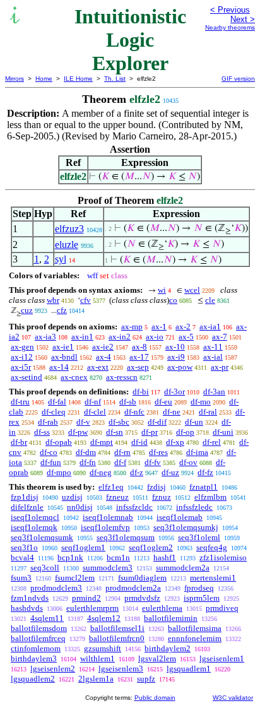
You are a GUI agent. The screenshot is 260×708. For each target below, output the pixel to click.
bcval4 (22, 557)
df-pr (149, 432)
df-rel (212, 442)
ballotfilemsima (195, 628)
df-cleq (54, 411)
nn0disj (80, 507)
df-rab (48, 422)
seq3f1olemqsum (126, 537)
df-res (158, 452)
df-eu (163, 401)
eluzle (66, 244)
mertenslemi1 (213, 577)
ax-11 (213, 346)
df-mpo (59, 472)
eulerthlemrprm (92, 608)
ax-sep (138, 367)
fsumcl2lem (75, 577)
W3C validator (233, 697)
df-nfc (134, 411)
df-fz (205, 472)
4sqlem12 (104, 618)
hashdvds (27, 608)
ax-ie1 (63, 346)
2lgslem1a (96, 678)
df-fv (153, 462)
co (173, 300)
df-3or (174, 391)
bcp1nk (70, 557)
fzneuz (117, 497)
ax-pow (179, 367)
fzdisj (156, 487)
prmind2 (86, 598)
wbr (53, 300)
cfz (62, 310)
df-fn (88, 462)
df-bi (141, 391)
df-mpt (101, 442)
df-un (194, 422)
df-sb (127, 401)
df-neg (101, 472)
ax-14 (59, 367)
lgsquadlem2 (33, 678)
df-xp (175, 442)
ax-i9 (176, 357)
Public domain (154, 697)
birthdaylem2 (168, 648)
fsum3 (21, 577)
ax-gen (22, 346)
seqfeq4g (211, 547)
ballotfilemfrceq (38, 638)
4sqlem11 (47, 618)
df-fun (50, 462)
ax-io (154, 336)
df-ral (208, 411)
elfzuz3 (69, 228)
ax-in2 (120, 336)
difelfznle (27, 507)
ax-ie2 (103, 346)
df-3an (214, 391)
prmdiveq (222, 608)
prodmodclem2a (133, 588)
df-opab (58, 442)
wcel (192, 290)
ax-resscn (122, 377)
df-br (19, 442)
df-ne (171, 411)
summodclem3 (108, 567)
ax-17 (139, 357)
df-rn (122, 452)
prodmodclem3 (56, 588)
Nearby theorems (230, 27)
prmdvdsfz (142, 598)
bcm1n (118, 557)
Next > (242, 19)
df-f (120, 462)
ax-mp (132, 326)
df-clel (95, 411)
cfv (85, 300)
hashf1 (164, 557)
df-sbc (119, 422)
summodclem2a (183, 567)
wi (162, 290)
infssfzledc (194, 507)
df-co (48, 452)
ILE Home (78, 78)
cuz (27, 310)
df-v (83, 422)
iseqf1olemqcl (35, 517)
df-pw (78, 432)
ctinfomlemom (36, 648)
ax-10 (175, 346)
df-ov (188, 462)
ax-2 (183, 326)
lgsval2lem (157, 658)
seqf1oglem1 (83, 547)
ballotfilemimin (171, 618)
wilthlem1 (97, 658)
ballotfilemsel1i (117, 628)
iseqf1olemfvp (105, 527)
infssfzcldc (134, 507)
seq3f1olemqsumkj (185, 527)
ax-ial (213, 357)
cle (210, 300)
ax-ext (98, 367)
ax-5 (186, 336)
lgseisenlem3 (120, 668)
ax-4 (103, 357)
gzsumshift (102, 648)
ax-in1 (82, 336)
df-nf (93, 401)
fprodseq (199, 588)
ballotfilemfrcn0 (117, 638)
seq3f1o (24, 547)
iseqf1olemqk (34, 527)
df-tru (20, 401)
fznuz (161, 497)
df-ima (197, 452)
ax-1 (159, 326)
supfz (146, 678)
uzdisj (72, 497)
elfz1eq (111, 487)
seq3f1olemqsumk (42, 537)
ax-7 (219, 336)
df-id (139, 442)
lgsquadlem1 (189, 668)
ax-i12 (22, 357)
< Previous (230, 10)
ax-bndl (64, 357)
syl (60, 259)
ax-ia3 (45, 336)
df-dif (157, 422)
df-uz (170, 472)
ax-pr (219, 367)
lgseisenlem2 (52, 668)
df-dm (86, 452)
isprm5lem (202, 598)
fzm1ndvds (30, 598)
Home (43, 78)
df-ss (42, 432)
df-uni (223, 432)
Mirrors (14, 78)
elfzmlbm (210, 497)
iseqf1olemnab (108, 517)
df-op (185, 432)
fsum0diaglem (142, 577)
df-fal (57, 401)
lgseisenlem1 (221, 658)
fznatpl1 (203, 487)
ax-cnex (74, 377)
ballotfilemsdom (39, 628)
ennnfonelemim (195, 638)
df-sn (114, 432)
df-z (136, 472)
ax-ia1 (210, 326)
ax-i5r (21, 367)
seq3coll (44, 567)
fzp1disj (24, 497)
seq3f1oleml (199, 537)
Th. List (115, 78)
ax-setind (26, 377)
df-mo (201, 401)
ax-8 (139, 346)
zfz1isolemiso (223, 557)
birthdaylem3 (34, 658)
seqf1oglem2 (151, 547)
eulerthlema (162, 608)
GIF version (238, 78)
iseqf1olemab (180, 517)
